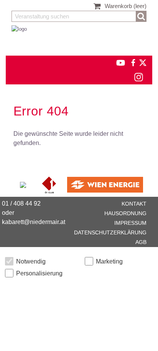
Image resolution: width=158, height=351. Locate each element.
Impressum (130, 223)
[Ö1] (50, 184)
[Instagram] (138, 77)
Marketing (109, 261)
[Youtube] (117, 62)
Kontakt (134, 204)
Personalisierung (39, 273)
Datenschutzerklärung (110, 232)
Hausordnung (125, 213)
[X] (141, 62)
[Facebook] (132, 62)
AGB (140, 242)
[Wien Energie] (105, 184)
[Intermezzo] (24, 184)
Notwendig (31, 261)
